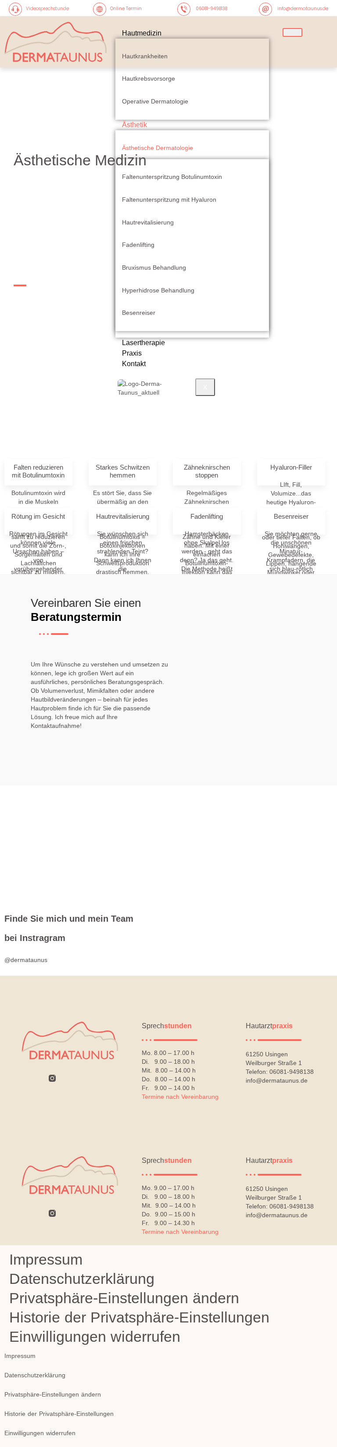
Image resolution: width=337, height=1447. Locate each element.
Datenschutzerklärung (81, 1278)
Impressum (45, 1259)
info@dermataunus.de (302, 8)
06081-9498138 (211, 8)
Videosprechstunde (47, 8)
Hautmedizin (141, 33)
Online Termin (126, 8)
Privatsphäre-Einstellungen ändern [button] (124, 1298)
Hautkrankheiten (145, 56)
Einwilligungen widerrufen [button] (94, 1336)
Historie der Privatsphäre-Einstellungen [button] (139, 1317)
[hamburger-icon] (292, 32)
